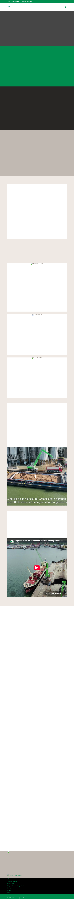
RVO (8, 892)
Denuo (9, 888)
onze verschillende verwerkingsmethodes (30, 214)
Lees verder (37, 76)
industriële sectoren (48, 744)
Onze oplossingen (37, 120)
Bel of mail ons (37, 166)
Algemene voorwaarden (14, 879)
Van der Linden (12, 881)
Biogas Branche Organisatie (15, 886)
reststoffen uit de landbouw (33, 239)
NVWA (9, 890)
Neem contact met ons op (21, 671)
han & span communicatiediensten (34, 898)
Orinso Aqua (11, 883)
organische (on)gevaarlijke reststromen (32, 201)
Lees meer (14, 651)
